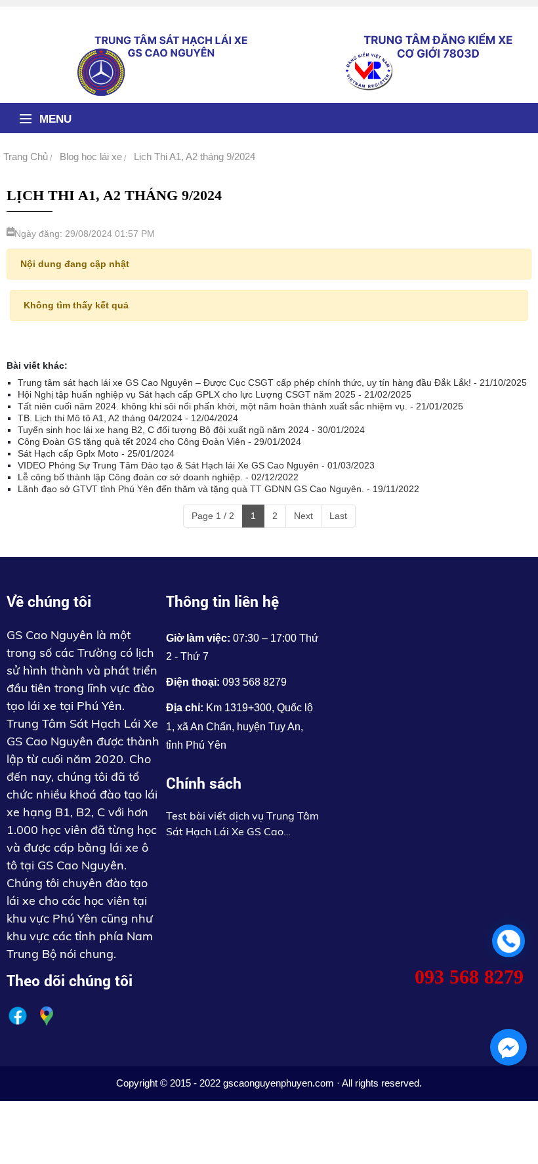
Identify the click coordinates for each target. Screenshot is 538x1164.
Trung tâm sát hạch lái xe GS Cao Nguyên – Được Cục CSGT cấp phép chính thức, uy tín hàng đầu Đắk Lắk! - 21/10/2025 (272, 382)
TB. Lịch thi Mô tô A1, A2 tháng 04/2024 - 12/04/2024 (128, 418)
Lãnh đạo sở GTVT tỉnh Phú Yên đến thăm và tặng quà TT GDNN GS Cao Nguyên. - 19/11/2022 (218, 489)
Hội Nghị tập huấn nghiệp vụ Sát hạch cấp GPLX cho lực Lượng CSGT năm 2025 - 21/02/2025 (214, 394)
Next (303, 515)
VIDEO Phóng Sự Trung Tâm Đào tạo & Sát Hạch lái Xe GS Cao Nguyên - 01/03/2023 (196, 465)
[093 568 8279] (508, 941)
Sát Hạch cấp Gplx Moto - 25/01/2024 (96, 453)
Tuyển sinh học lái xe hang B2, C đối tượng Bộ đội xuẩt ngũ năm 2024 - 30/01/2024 (191, 430)
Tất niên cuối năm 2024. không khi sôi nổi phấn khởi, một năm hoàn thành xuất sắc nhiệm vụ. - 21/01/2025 (240, 406)
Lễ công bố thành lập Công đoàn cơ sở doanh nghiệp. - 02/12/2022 (158, 477)
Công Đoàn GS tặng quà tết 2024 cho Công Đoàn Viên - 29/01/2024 (159, 441)
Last (338, 515)
